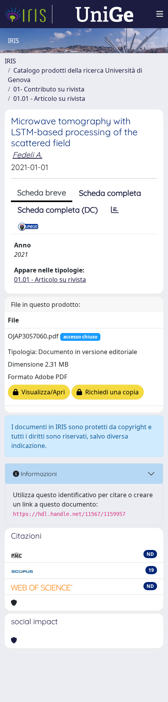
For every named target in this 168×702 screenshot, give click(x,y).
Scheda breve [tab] (41, 192)
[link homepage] (28, 14)
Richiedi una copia (110, 392)
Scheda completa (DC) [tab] (58, 210)
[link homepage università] (104, 14)
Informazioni (38, 474)
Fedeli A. (27, 154)
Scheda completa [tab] (110, 193)
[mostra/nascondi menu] (159, 14)
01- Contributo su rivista (48, 89)
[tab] (114, 210)
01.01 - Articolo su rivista (49, 98)
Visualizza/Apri (41, 392)
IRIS (10, 61)
